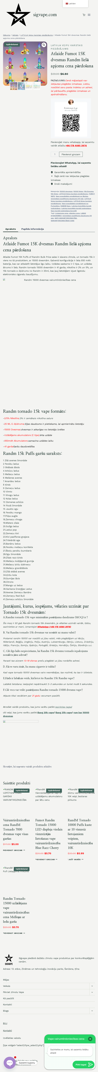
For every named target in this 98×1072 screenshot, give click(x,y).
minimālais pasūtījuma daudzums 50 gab (67, 199)
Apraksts (10, 229)
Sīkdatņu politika (22, 1064)
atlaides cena (74, 213)
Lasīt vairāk (74, 859)
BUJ (5, 1023)
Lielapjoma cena (61, 213)
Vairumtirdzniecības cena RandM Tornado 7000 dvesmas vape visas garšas (16, 829)
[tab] (10, 229)
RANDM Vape (65, 206)
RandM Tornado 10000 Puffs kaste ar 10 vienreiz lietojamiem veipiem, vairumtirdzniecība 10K (80, 834)
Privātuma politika (27, 1060)
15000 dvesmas (66, 191)
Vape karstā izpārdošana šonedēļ (64, 211)
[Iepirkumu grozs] (84, 15)
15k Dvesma (89, 191)
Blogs (6, 1011)
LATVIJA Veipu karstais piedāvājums (73, 194)
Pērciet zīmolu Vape (13, 992)
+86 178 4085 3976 (76, 145)
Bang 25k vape (64, 712)
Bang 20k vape (46, 712)
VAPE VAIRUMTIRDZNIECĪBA (66, 218)
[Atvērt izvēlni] (89, 15)
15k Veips (54, 194)
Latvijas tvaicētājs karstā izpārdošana (76, 208)
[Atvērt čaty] (10, 1063)
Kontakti (7, 1004)
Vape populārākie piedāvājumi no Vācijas (72, 196)
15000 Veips (78, 191)
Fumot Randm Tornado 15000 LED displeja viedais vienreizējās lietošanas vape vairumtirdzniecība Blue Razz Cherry (48, 834)
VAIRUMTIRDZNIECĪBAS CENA (62, 221)
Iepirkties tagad (63, 707)
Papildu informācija (32, 229)
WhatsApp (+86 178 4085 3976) (54, 626)
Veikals (6, 986)
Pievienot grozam (71, 154)
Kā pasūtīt (8, 998)
